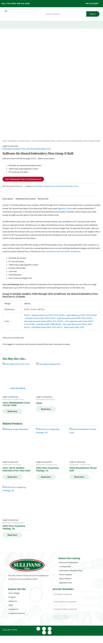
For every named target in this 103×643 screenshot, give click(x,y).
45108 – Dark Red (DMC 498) (42, 324)
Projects (12, 597)
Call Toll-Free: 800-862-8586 (15, 4)
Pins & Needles (65, 574)
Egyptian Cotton (65, 208)
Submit (61, 617)
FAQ (11, 605)
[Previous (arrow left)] (5, 641)
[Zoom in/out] (5, 638)
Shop (5, 141)
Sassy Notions (65, 578)
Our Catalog (14, 593)
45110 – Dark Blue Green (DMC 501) (40, 327)
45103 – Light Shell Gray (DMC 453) (74, 315)
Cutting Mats (65, 566)
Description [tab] (8, 198)
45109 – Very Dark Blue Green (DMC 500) (73, 324)
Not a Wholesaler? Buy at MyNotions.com (23, 179)
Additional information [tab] (25, 198)
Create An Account (17, 613)
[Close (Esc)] (36, 638)
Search (93, 14)
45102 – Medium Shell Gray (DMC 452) (41, 315)
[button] (100, 24)
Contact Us (13, 609)
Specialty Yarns (65, 582)
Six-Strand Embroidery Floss (43, 141)
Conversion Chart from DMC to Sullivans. (63, 251)
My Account (92, 4)
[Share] (26, 638)
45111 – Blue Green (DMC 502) (70, 327)
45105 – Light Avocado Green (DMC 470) (68, 318)
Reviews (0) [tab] (43, 198)
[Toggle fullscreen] (15, 638)
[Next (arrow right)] (15, 641)
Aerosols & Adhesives (68, 562)
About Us (13, 601)
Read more (12, 411)
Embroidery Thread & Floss (19, 141)
